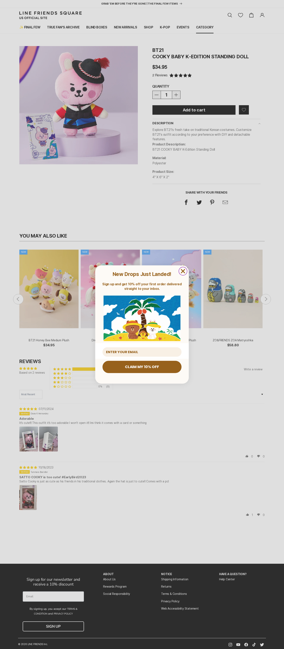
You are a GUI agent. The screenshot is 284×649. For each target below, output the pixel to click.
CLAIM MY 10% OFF (142, 366)
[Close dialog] (183, 271)
